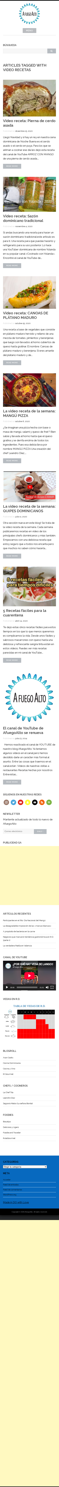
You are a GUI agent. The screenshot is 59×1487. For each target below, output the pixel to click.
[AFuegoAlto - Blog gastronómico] (29, 26)
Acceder (7, 1180)
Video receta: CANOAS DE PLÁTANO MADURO (25, 315)
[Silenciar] (47, 987)
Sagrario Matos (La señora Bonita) (18, 1103)
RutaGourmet (9, 1138)
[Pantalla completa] (52, 987)
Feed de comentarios (12, 1190)
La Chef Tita (8, 1092)
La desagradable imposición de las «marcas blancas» (27, 926)
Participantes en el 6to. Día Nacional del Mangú (24, 920)
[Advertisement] (29, 875)
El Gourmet (8, 1074)
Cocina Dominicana (12, 1063)
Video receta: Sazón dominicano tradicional (23, 218)
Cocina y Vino (9, 1069)
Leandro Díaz (9, 1098)
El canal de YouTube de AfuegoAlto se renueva (23, 730)
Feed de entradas (11, 1185)
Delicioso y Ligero (11, 1127)
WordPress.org (9, 1195)
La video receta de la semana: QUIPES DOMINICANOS (29, 508)
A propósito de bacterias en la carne (19, 931)
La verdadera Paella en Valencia (17, 946)
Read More (12, 166)
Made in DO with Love (16, 1202)
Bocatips (7, 1121)
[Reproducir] (6, 987)
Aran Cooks (8, 1057)
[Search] (51, 51)
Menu (29, 30)
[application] (29, 976)
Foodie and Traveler (12, 1133)
